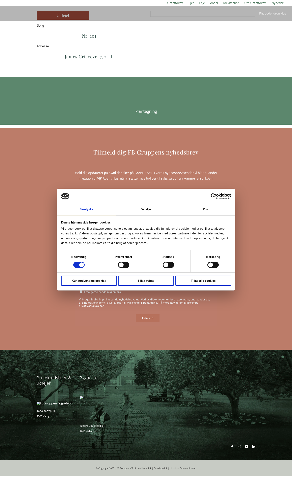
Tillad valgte (146, 280)
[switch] (123, 265)
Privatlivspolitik (143, 468)
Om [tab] (205, 209)
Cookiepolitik (160, 468)
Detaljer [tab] (146, 209)
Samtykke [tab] (86, 209)
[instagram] (239, 446)
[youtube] (246, 446)
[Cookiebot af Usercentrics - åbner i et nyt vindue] (213, 196)
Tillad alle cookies (203, 280)
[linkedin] (253, 446)
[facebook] (232, 446)
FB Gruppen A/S (124, 468)
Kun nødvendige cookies (89, 280)
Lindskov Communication (183, 468)
